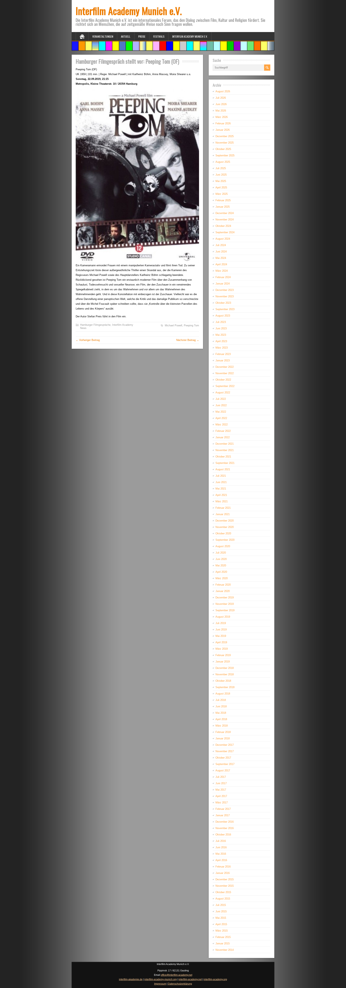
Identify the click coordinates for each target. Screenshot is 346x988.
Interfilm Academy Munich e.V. (129, 11)
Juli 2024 (220, 245)
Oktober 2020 (223, 533)
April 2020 (221, 571)
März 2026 (221, 117)
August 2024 (222, 238)
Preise (141, 36)
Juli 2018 (220, 700)
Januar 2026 (222, 129)
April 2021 (221, 495)
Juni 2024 (221, 251)
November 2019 (224, 603)
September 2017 (224, 764)
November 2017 (224, 751)
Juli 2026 (220, 97)
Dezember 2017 (224, 744)
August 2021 (222, 469)
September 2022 (224, 386)
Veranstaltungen (102, 36)
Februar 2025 (223, 200)
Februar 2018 (223, 732)
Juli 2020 (220, 552)
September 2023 (224, 309)
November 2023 (224, 296)
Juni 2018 (221, 706)
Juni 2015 (221, 911)
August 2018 (222, 693)
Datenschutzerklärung (180, 983)
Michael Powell (173, 325)
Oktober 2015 (223, 892)
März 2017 (221, 802)
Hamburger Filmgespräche (95, 324)
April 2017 (221, 796)
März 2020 (221, 578)
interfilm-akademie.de (131, 979)
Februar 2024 (223, 277)
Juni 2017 (221, 783)
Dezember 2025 (224, 136)
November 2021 (224, 450)
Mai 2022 (220, 411)
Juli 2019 (220, 623)
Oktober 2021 (223, 456)
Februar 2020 (223, 584)
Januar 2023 (222, 360)
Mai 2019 (220, 635)
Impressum (160, 983)
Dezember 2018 (224, 667)
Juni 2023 (221, 328)
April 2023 (221, 341)
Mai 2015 (220, 917)
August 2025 (222, 161)
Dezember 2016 (224, 821)
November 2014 (224, 949)
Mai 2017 (220, 789)
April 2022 (221, 418)
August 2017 (222, 770)
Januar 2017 (222, 815)
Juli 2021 (220, 475)
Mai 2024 (220, 257)
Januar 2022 (222, 437)
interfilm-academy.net (190, 979)
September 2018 (224, 687)
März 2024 (221, 270)
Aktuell (125, 36)
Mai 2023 (220, 334)
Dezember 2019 (224, 597)
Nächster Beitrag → (187, 340)
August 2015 (222, 898)
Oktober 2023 (223, 302)
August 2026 (222, 91)
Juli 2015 (220, 905)
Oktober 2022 (223, 379)
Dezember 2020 (224, 520)
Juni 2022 (221, 405)
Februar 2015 (223, 937)
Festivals (158, 36)
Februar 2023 (223, 354)
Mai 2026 (220, 110)
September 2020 (224, 539)
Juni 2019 (221, 629)
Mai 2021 (220, 488)
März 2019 (221, 648)
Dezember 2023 (224, 289)
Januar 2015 (222, 943)
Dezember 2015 (224, 879)
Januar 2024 (222, 283)
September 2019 (224, 610)
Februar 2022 (223, 430)
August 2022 (222, 392)
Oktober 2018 (223, 680)
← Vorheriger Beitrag (88, 340)
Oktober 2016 (223, 834)
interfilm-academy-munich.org (160, 979)
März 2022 (221, 424)
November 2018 (224, 674)
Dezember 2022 (224, 366)
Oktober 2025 (223, 149)
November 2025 (224, 142)
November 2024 (224, 219)
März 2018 (221, 725)
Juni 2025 (221, 174)
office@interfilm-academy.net (176, 975)
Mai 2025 (220, 181)
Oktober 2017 (223, 757)
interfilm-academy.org (215, 979)
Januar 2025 (222, 206)
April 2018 (221, 719)
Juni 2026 (221, 104)
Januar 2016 (222, 872)
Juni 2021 (221, 482)
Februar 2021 (223, 507)
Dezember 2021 (224, 443)
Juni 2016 (221, 847)
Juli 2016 (220, 840)
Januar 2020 (222, 591)
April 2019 (221, 642)
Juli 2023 (220, 322)
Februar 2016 (223, 866)
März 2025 (221, 193)
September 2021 (224, 462)
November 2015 (224, 885)
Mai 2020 (220, 565)
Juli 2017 (220, 776)
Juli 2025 (220, 168)
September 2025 (224, 155)
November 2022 (224, 373)
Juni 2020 (221, 559)
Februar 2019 (223, 655)
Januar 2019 (222, 661)
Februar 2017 (223, 808)
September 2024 (224, 232)
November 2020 (224, 527)
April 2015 (221, 924)
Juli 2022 (220, 398)
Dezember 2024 (224, 213)
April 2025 (221, 187)
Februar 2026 (223, 123)
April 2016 (221, 860)
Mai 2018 (220, 712)
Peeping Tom (191, 325)
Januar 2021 (222, 514)
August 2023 (222, 315)
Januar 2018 (222, 738)
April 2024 (221, 264)
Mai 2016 (220, 853)
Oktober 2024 (223, 225)
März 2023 (221, 347)
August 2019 (222, 616)
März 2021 (221, 501)
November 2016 (224, 828)
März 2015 (221, 930)
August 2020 (222, 546)
